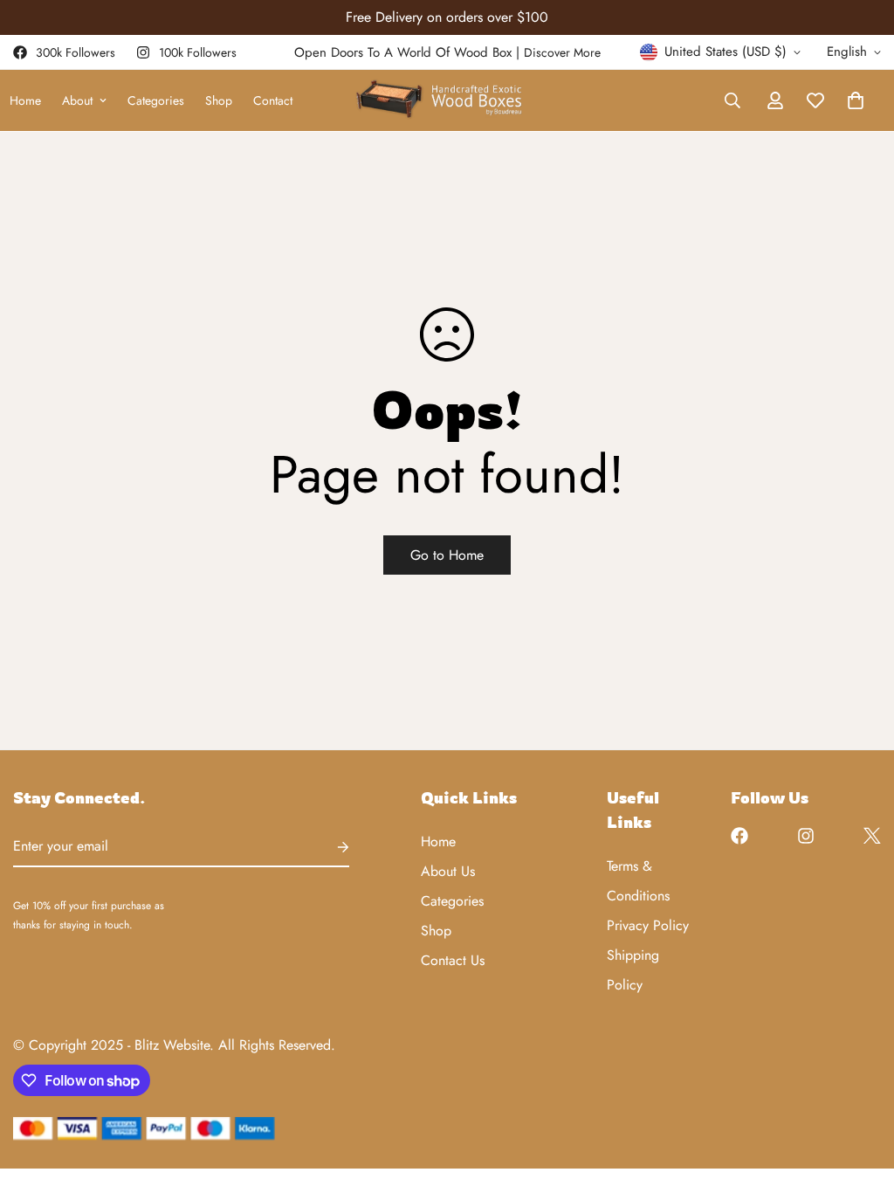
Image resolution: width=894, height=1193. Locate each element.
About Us (448, 871)
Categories (155, 100)
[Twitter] (872, 836)
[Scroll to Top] (860, 1098)
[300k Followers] (739, 836)
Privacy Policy (648, 925)
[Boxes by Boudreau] (447, 100)
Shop (218, 100)
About (77, 100)
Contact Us (453, 960)
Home (438, 841)
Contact (272, 100)
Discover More (562, 52)
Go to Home (447, 555)
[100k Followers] (806, 836)
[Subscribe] (329, 847)
